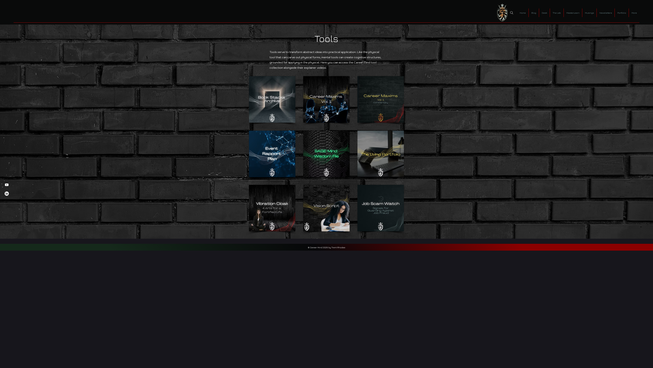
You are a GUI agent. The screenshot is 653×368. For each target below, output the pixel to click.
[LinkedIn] (7, 193)
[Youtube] (7, 185)
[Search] (511, 12)
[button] (544, 13)
